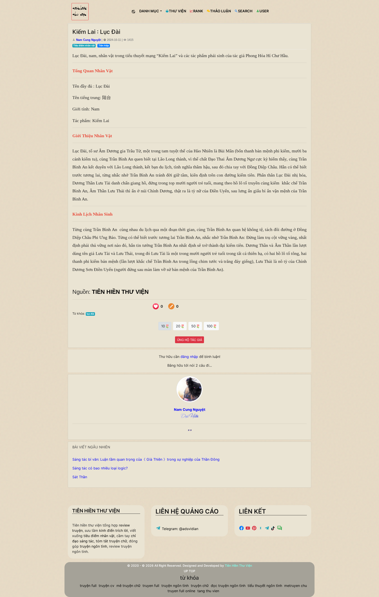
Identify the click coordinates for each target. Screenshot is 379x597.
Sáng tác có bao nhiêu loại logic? (100, 468)
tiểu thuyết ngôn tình (265, 585)
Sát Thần (79, 477)
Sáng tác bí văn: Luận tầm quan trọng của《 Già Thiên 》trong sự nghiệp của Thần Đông (146, 459)
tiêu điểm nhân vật (99, 536)
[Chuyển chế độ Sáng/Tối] (134, 12)
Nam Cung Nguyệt (88, 39)
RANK (198, 11)
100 (210, 326)
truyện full (88, 585)
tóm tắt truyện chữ (111, 541)
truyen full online (181, 591)
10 (163, 326)
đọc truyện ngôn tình (228, 585)
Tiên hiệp (103, 45)
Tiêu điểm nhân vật (84, 45)
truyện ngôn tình (93, 546)
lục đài (90, 313)
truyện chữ (200, 585)
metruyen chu (295, 585)
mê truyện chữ (128, 585)
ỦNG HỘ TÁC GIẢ (189, 340)
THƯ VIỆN (177, 11)
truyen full (151, 585)
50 (194, 326)
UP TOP (189, 571)
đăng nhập (189, 356)
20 (178, 326)
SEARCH (245, 11)
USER (264, 11)
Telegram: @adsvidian (179, 529)
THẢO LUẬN (220, 11)
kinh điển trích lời (113, 530)
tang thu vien (208, 591)
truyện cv (106, 585)
